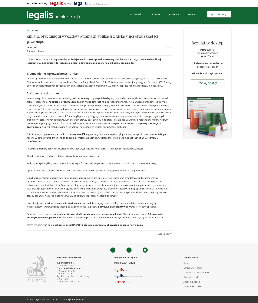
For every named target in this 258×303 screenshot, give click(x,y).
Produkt (156, 14)
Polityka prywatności (75, 299)
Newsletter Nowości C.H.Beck (197, 272)
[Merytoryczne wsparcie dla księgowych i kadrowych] (91, 3)
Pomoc (191, 14)
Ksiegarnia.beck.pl (192, 277)
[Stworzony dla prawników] (60, 3)
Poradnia (174, 14)
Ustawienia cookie (192, 286)
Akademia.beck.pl (191, 281)
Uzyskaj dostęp (207, 83)
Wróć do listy (165, 233)
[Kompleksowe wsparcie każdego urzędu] (53, 15)
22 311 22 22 (128, 262)
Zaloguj (221, 14)
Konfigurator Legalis (192, 267)
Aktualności (32, 30)
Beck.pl (186, 263)
